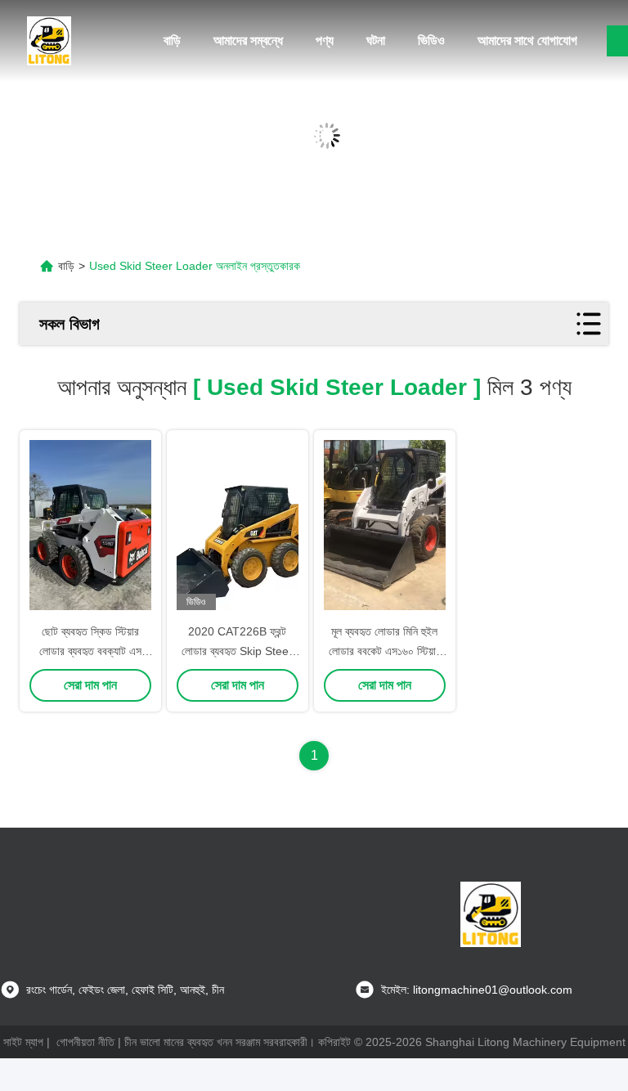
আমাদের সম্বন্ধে (248, 40)
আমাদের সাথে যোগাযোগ (527, 40)
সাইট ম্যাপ (23, 1041)
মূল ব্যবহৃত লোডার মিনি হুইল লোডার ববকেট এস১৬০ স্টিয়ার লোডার (385, 651)
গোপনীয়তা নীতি (85, 1041)
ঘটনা (375, 40)
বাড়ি (172, 40)
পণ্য (325, 40)
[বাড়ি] (49, 40)
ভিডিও (431, 40)
